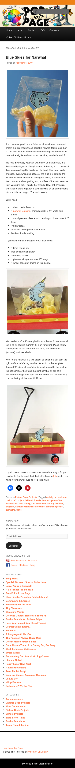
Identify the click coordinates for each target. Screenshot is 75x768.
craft (8, 500)
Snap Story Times (15, 717)
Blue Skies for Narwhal (26, 57)
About (20, 30)
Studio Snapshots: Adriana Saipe (24, 619)
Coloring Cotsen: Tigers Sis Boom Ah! (26, 615)
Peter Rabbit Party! (16, 671)
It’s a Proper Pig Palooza (19, 589)
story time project (54, 506)
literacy (50, 503)
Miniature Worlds (15, 611)
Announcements (14, 699)
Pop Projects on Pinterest (24, 560)
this (55, 476)
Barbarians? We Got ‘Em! (19, 686)
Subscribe (13, 545)
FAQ (42, 30)
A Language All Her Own (19, 634)
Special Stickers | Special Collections (26, 582)
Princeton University (59, 740)
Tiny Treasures (14, 608)
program (10, 506)
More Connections (15, 706)
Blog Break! (12, 578)
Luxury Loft (12, 678)
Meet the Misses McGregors (21, 649)
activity (50, 497)
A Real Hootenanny (16, 667)
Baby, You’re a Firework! (19, 586)
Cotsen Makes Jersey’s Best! (21, 641)
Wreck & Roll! (13, 652)
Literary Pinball (14, 660)
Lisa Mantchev (38, 503)
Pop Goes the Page (13, 748)
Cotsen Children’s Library (18, 37)
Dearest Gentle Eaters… (18, 626)
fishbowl (29, 500)
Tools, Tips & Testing (17, 725)
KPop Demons (13, 682)
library (27, 503)
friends (37, 500)
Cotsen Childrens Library (23, 565)
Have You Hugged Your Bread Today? (26, 623)
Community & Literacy (18, 600)
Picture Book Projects (26, 497)
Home (9, 30)
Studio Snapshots (15, 721)
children (62, 497)
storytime (10, 509)
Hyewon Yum (56, 500)
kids (21, 503)
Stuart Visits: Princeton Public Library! (27, 597)
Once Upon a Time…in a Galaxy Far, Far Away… (32, 645)
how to (45, 500)
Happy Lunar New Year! (18, 663)
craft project (18, 500)
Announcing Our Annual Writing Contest (28, 656)
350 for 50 (11, 630)
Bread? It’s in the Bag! (18, 593)
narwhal (59, 503)
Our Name (54, 30)
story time (40, 506)
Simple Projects (14, 713)
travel (19, 509)
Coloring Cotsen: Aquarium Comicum (26, 675)
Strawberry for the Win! (18, 604)
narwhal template (21, 210)
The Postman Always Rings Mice (23, 637)
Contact (31, 30)
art (56, 497)
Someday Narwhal (24, 506)
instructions (12, 503)
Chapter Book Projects (18, 702)
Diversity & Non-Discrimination (37, 763)
